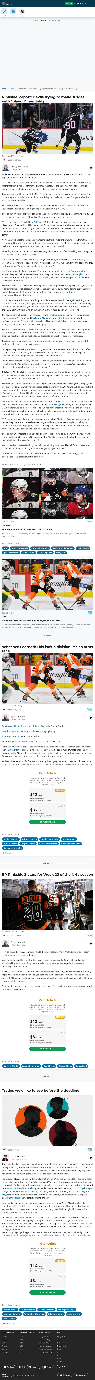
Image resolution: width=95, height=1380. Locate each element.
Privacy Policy (61, 1346)
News (4, 88)
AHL (21, 1346)
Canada (4, 1340)
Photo (59, 1349)
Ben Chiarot (7, 726)
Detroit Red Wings (45, 1340)
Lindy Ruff (33, 222)
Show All (7, 853)
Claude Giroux (20, 726)
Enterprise (60, 1358)
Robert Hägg (38, 726)
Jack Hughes (77, 274)
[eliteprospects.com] (7, 3)
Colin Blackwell (28, 741)
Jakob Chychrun (81, 1188)
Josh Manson (31, 1191)
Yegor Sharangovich (40, 289)
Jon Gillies (21, 321)
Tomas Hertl (13, 1188)
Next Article (47, 636)
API (58, 1352)
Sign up (69, 4)
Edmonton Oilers (44, 1343)
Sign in (78, 4)
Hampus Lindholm (10, 736)
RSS (58, 1355)
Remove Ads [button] (54, 21)
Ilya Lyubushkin (11, 749)
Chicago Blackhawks (45, 1337)
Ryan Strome (60, 259)
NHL (13, 88)
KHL (21, 1340)
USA (3, 1343)
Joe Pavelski (28, 1188)
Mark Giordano (9, 741)
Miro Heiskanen (17, 1197)
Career (59, 1361)
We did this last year (15, 1209)
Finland (4, 1346)
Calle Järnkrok (49, 1191)
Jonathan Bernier (57, 315)
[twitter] (91, 168)
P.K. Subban (20, 401)
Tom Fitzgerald (57, 404)
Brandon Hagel (9, 731)
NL (21, 1352)
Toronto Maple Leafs (46, 1352)
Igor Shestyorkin (10, 271)
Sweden (4, 1337)
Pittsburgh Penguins (45, 1349)
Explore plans (47, 822)
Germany (5, 1349)
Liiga (21, 1349)
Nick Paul (25, 731)
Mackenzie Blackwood (41, 318)
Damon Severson (23, 295)
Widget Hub (61, 1337)
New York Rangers (45, 1346)
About (59, 1340)
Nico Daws (36, 321)
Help (58, 1343)
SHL (21, 1343)
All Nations (5, 1352)
